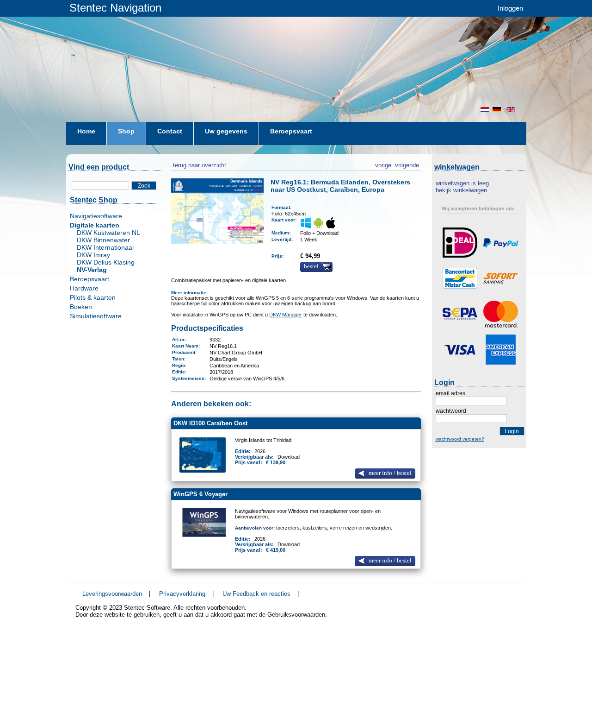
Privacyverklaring (182, 593)
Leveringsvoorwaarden (112, 593)
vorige (383, 164)
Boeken (81, 306)
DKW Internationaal (105, 247)
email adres (450, 393)
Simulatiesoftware (96, 316)
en (511, 109)
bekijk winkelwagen (461, 190)
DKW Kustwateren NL (108, 232)
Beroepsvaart (89, 279)
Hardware (84, 288)
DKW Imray (93, 255)
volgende (407, 164)
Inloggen (510, 8)
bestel (311, 266)
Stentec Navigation (115, 7)
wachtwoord (451, 411)
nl (485, 109)
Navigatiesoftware (96, 216)
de (497, 109)
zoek (144, 186)
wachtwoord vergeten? (460, 439)
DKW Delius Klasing (106, 262)
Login (512, 431)
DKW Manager (285, 314)
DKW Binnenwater (103, 240)
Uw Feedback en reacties (256, 593)
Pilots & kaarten (93, 297)
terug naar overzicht (198, 164)
